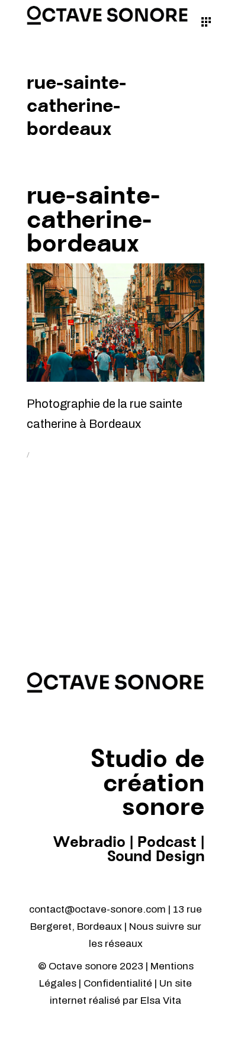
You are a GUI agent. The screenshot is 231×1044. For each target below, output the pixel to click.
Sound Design (155, 857)
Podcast (167, 842)
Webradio (89, 842)
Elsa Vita (160, 1000)
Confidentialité (119, 983)
